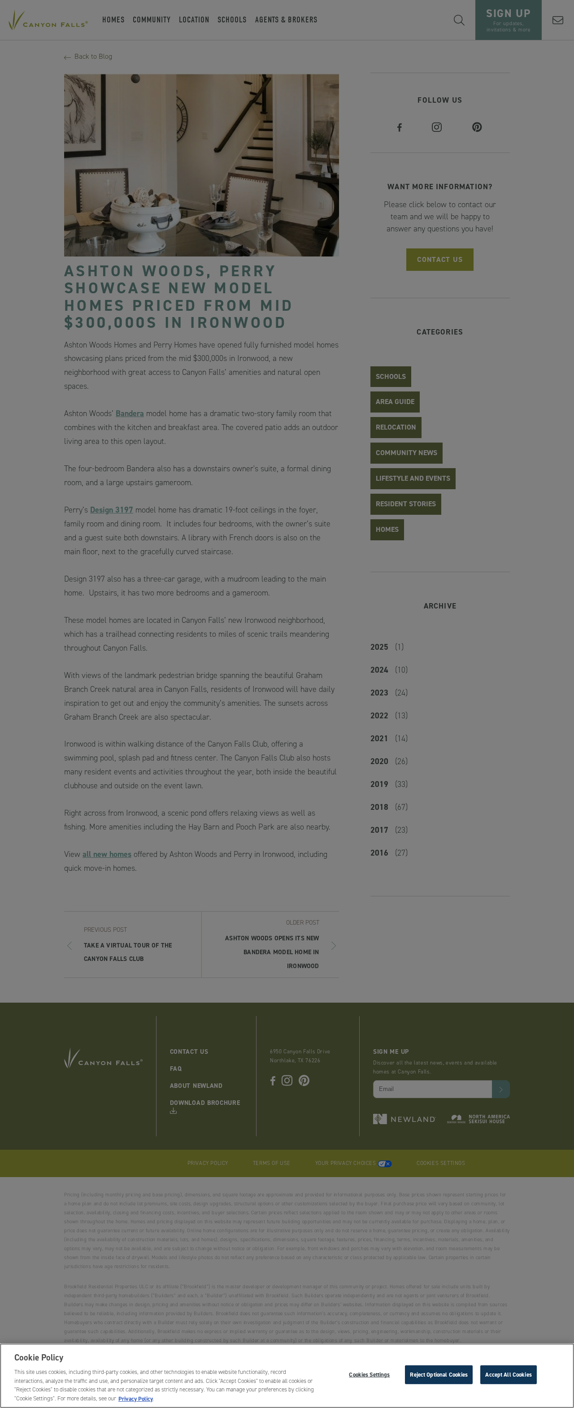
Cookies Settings (369, 1374)
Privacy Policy (135, 1398)
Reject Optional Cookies (439, 1374)
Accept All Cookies (508, 1374)
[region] (287, 1375)
